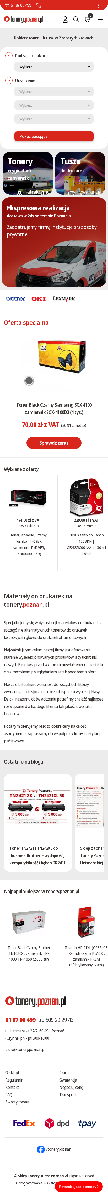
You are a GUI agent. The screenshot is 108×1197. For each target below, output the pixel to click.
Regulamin (14, 1080)
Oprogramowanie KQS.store (37, 1183)
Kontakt (12, 1087)
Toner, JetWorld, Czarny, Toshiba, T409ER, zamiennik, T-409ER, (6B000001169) (28, 544)
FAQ (8, 1094)
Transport (67, 1094)
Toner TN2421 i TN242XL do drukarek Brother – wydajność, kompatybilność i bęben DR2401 (37, 855)
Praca (64, 1072)
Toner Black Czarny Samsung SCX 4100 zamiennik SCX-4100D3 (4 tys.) (53, 408)
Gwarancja (68, 1080)
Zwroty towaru (17, 1102)
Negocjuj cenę (71, 1087)
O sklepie (13, 1072)
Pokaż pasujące (33, 136)
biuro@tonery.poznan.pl (25, 1049)
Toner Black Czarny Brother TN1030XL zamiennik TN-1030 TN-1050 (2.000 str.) (29, 953)
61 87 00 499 (20, 5)
